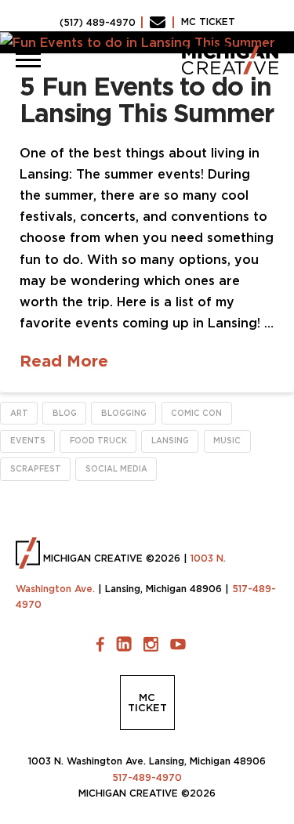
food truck (98, 440)
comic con (196, 413)
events (27, 440)
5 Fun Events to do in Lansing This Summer (147, 99)
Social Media (116, 468)
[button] (28, 59)
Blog (65, 413)
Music (227, 440)
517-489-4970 (147, 777)
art (19, 413)
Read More (64, 361)
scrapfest (35, 468)
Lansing (170, 440)
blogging (124, 413)
